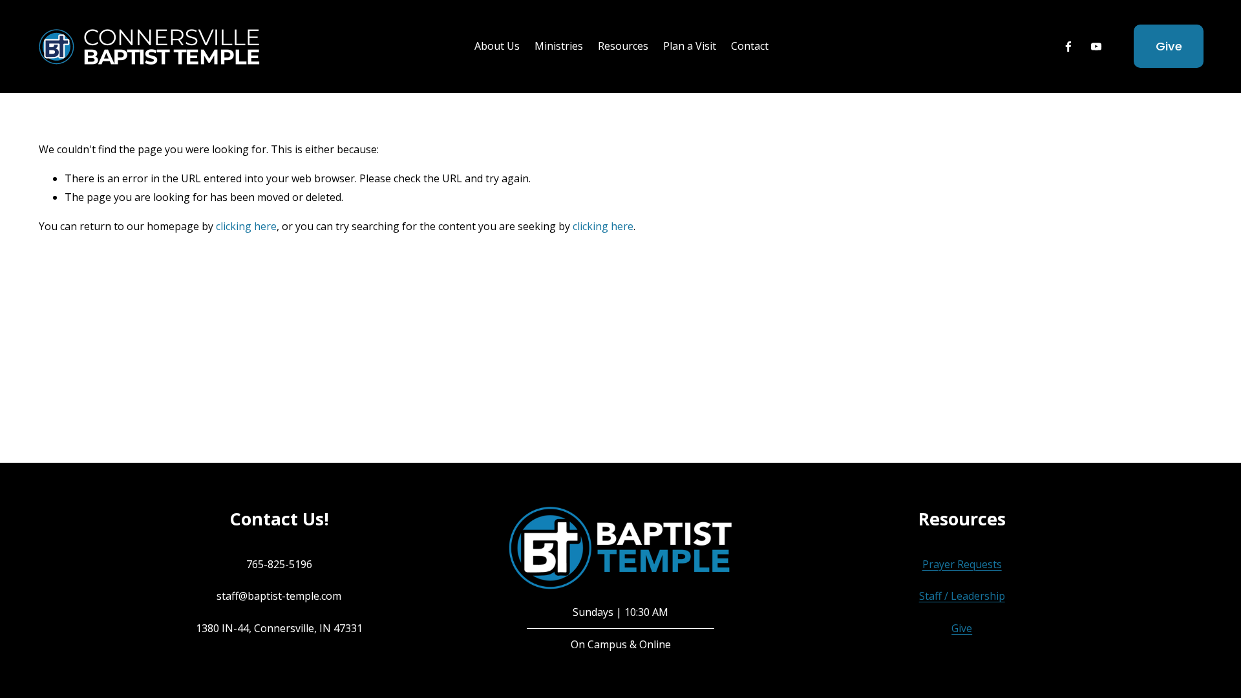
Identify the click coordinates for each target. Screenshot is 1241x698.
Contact (750, 46)
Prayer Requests (962, 564)
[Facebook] (1068, 46)
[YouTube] (1096, 46)
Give (1169, 46)
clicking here (246, 226)
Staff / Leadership (962, 596)
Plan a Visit (689, 46)
